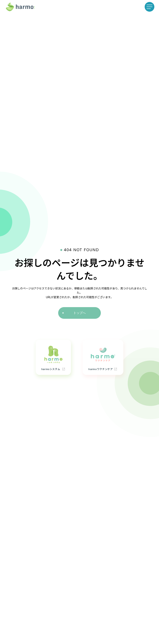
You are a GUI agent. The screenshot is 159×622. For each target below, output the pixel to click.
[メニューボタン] (149, 7)
